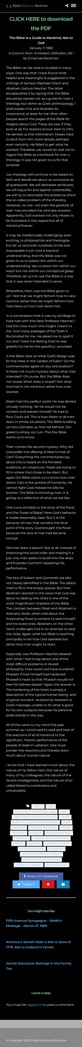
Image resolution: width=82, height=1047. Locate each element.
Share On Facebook (42, 876)
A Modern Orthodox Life (35, 811)
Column (18, 827)
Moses (18, 843)
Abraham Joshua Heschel (35, 816)
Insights (21, 838)
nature (34, 843)
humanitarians (58, 832)
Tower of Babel (28, 864)
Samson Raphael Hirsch (41, 854)
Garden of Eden (43, 827)
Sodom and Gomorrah (41, 859)
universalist (56, 864)
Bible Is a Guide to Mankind (35, 822)
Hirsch (35, 832)
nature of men (32, 848)
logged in (34, 1005)
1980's (38, 806)
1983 (51, 806)
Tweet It (28, 884)
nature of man (57, 843)
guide (66, 827)
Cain (66, 822)
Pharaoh (56, 848)
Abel (64, 811)
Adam (65, 816)
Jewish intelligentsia (51, 838)
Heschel (18, 832)
